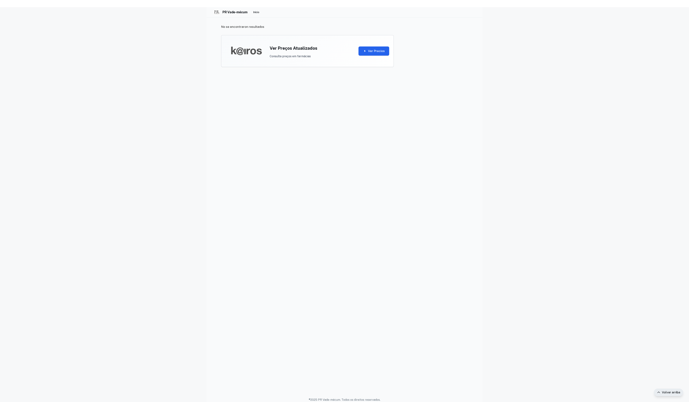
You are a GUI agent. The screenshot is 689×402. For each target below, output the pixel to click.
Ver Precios (376, 51)
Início (256, 12)
